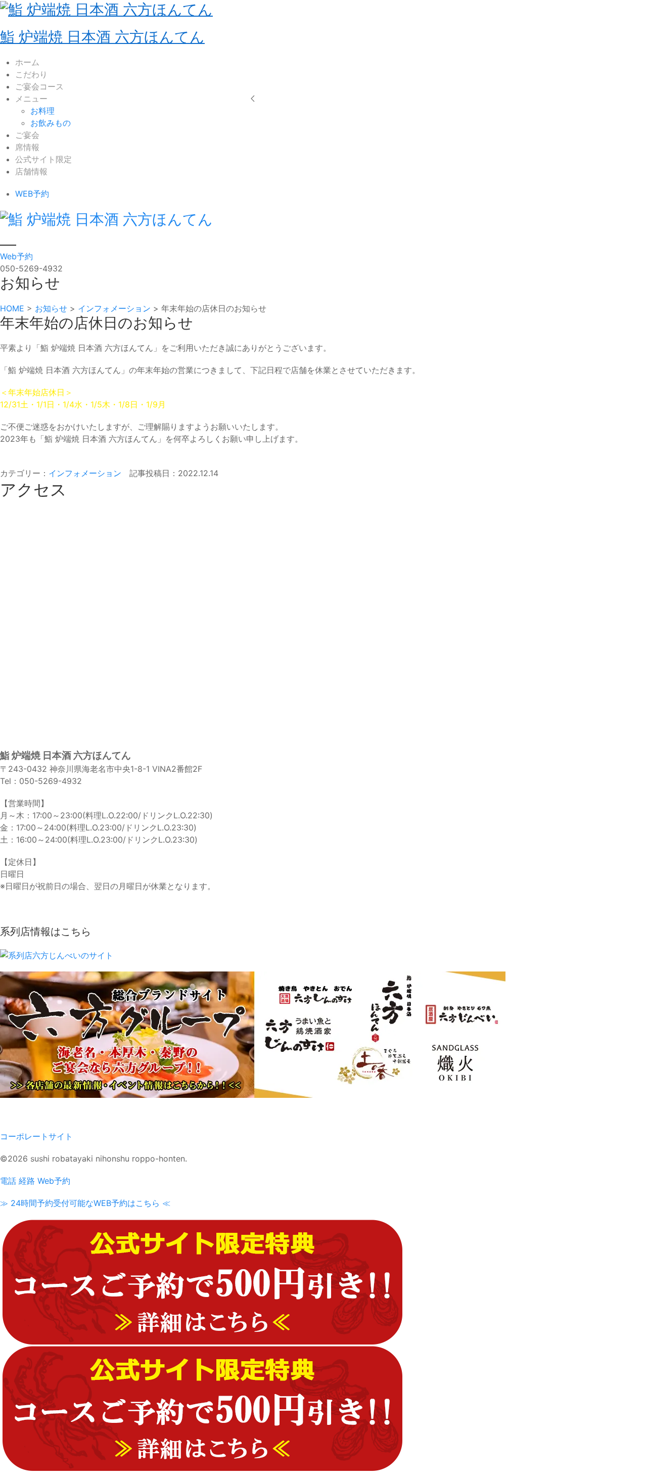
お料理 (42, 111)
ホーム (27, 62)
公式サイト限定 (43, 159)
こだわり (31, 74)
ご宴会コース (39, 86)
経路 (27, 1181)
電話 (8, 1181)
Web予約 (16, 256)
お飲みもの (50, 123)
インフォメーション (85, 473)
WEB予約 (32, 194)
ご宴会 (27, 135)
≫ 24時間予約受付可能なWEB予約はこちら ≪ (85, 1203)
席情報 (27, 147)
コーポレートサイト (36, 1136)
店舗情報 (31, 171)
